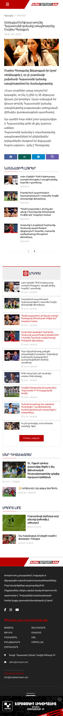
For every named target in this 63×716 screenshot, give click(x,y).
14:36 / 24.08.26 (30, 345)
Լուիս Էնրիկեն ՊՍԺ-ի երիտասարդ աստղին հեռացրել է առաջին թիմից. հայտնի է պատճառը (39, 179)
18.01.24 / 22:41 (13, 34)
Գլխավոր (8, 15)
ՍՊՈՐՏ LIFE (37, 642)
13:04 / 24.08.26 (30, 397)
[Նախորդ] (28, 251)
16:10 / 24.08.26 (30, 309)
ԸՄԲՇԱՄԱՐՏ (11, 647)
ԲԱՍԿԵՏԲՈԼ (10, 637)
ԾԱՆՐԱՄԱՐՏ (38, 628)
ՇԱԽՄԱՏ (21, 15)
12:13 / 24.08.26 (30, 417)
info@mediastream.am (16, 677)
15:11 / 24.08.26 (30, 325)
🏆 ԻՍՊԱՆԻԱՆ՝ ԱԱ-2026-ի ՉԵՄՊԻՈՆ (38, 488)
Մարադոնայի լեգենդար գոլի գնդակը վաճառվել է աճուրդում (43, 519)
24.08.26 (25, 187)
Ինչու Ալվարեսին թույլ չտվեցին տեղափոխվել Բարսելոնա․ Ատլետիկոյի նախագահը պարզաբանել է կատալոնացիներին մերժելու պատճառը (39, 357)
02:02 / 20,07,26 (28, 493)
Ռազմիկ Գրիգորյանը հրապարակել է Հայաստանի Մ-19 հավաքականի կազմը (39, 391)
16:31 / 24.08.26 (30, 292)
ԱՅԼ (33, 637)
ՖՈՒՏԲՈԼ (8, 628)
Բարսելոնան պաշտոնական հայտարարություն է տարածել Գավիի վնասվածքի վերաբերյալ (39, 196)
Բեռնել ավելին (31, 438)
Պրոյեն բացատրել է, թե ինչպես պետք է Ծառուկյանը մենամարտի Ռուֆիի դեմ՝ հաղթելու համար (37, 212)
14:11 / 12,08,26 (12, 482)
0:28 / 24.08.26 (35, 527)
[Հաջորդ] (34, 251)
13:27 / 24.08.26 (30, 380)
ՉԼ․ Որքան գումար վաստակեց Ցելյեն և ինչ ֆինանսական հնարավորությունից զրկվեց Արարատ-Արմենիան (43, 470)
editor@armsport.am (18, 662)
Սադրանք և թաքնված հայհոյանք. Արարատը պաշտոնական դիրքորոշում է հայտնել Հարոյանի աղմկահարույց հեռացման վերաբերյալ (38, 231)
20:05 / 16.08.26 (26, 543)
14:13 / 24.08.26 (30, 367)
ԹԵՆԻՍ (8, 632)
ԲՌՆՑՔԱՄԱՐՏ (12, 642)
